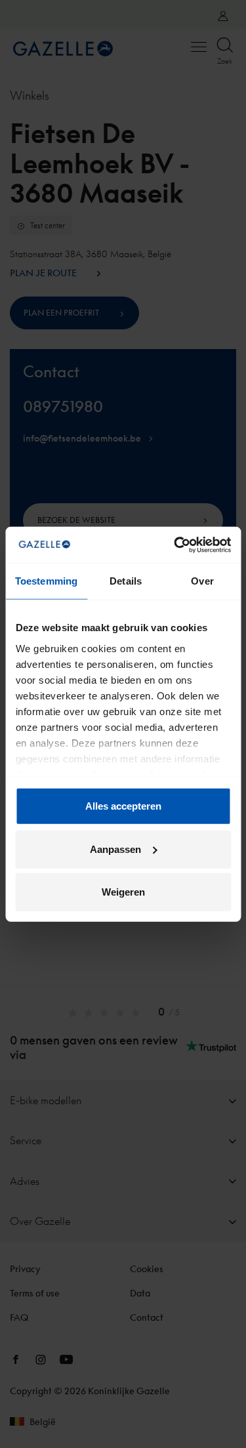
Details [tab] (126, 581)
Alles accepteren (123, 806)
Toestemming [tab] (46, 581)
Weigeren (123, 892)
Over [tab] (202, 581)
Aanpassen (115, 848)
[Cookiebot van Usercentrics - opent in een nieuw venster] (175, 544)
